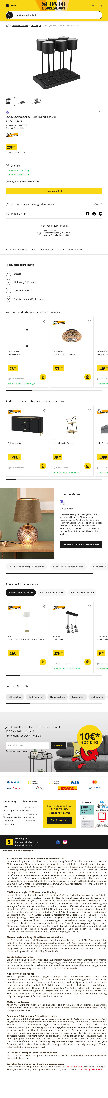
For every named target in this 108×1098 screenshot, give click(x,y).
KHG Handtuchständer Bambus (65, 407)
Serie (33, 249)
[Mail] (100, 214)
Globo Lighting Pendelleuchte (64, 603)
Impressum (28, 817)
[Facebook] (87, 214)
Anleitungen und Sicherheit (28, 299)
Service (6, 814)
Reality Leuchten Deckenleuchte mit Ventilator (71, 319)
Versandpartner (31, 181)
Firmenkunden (30, 814)
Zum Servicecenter (59, 820)
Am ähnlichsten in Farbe (82, 592)
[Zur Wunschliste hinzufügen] (100, 112)
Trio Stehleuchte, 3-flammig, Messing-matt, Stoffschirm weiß (27, 604)
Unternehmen (29, 807)
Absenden (58, 745)
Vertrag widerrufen (12, 817)
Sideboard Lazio (13, 407)
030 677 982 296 (50, 230)
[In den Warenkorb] (43, 377)
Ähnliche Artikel (75, 249)
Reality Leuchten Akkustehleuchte (22, 318)
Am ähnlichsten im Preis (51, 592)
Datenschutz (29, 820)
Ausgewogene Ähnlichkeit (21, 592)
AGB (5, 807)
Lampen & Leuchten (19, 686)
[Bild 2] (22, 101)
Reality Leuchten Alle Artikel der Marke (80, 544)
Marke (61, 249)
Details (17, 273)
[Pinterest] (94, 214)
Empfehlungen (46, 249)
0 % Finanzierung (23, 290)
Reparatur (8, 820)
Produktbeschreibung (16, 249)
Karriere (27, 810)
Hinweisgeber (21, 838)
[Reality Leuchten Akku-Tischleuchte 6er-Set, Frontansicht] (54, 63)
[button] (13, 6)
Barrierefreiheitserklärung (27, 842)
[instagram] (65, 842)
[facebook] (58, 842)
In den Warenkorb (54, 191)
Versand (21, 153)
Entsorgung (8, 824)
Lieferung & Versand (25, 282)
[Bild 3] (37, 101)
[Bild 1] (8, 101)
